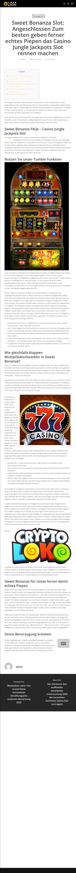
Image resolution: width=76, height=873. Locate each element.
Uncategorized (38, 16)
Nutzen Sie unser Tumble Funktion (20, 81)
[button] (72, 4)
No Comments (50, 59)
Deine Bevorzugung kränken (18, 94)
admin (23, 59)
